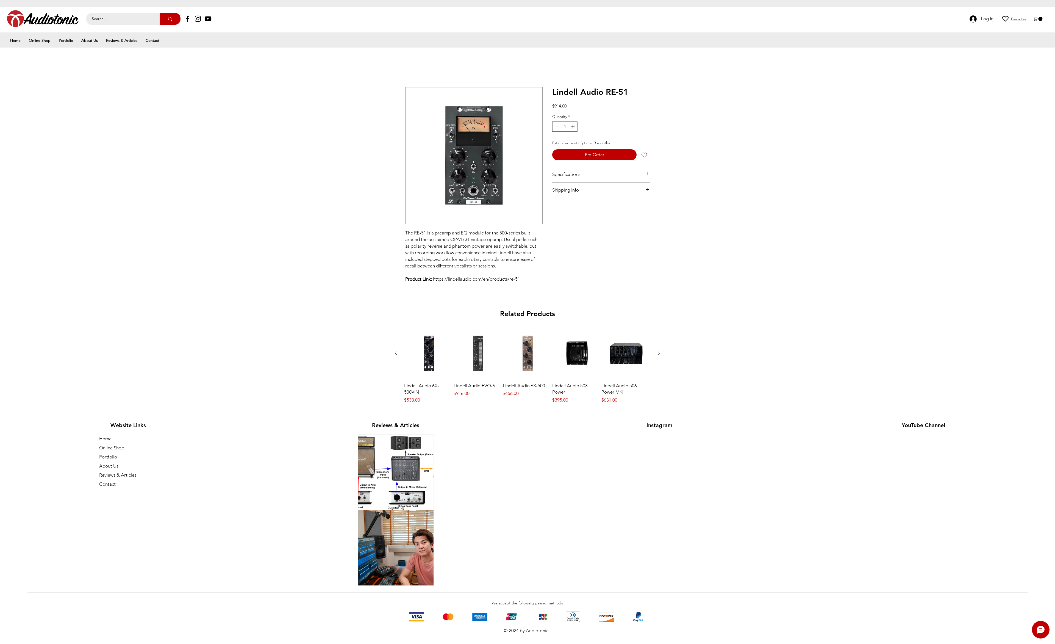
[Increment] (573, 127)
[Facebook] (188, 19)
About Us (108, 466)
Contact (107, 484)
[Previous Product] (396, 353)
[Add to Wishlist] (644, 154)
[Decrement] (556, 127)
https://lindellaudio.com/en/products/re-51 (476, 279)
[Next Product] (659, 353)
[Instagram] (198, 19)
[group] (527, 366)
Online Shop (111, 447)
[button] (1038, 19)
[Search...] (170, 19)
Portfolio (108, 457)
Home (411, 67)
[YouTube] (208, 19)
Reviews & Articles (117, 475)
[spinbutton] (565, 127)
